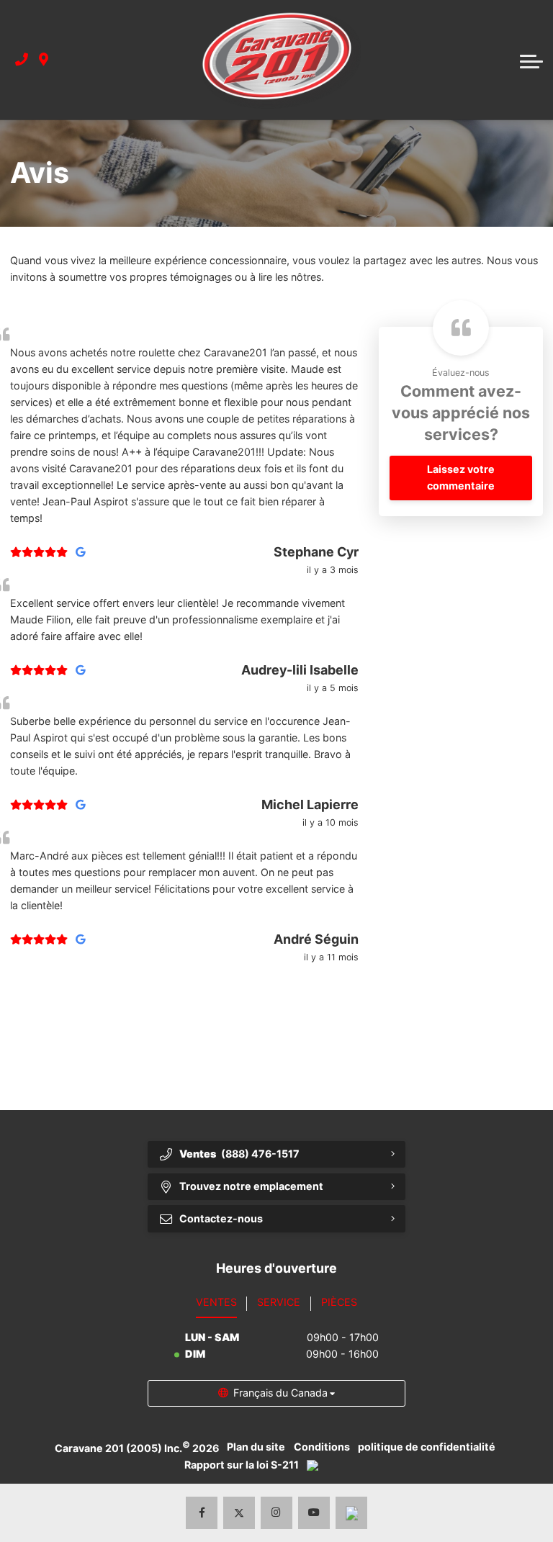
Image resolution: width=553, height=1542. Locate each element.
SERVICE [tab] (278, 1302)
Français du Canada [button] (280, 1393)
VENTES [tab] (216, 1302)
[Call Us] (21, 60)
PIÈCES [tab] (339, 1302)
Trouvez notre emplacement (251, 1186)
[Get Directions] (43, 60)
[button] (531, 59)
